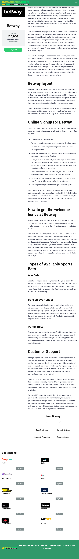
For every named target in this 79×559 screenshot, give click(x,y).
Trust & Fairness (42, 430)
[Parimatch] (7, 491)
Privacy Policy (69, 545)
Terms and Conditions (29, 545)
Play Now (13, 50)
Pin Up (4, 463)
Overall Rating (52, 416)
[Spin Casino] (5, 522)
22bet (43, 478)
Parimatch (6, 493)
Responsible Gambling (51, 545)
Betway (44, 508)
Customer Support (63, 437)
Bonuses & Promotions (42, 437)
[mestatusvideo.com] (15, 3)
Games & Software (63, 430)
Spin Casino (6, 524)
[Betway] (45, 507)
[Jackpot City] (5, 507)
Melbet (43, 524)
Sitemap (47, 549)
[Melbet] (46, 520)
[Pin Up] (7, 460)
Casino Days (6, 478)
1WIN (43, 463)
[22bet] (43, 477)
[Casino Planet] (44, 492)
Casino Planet (46, 493)
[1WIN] (45, 462)
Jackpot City (6, 508)
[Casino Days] (7, 474)
